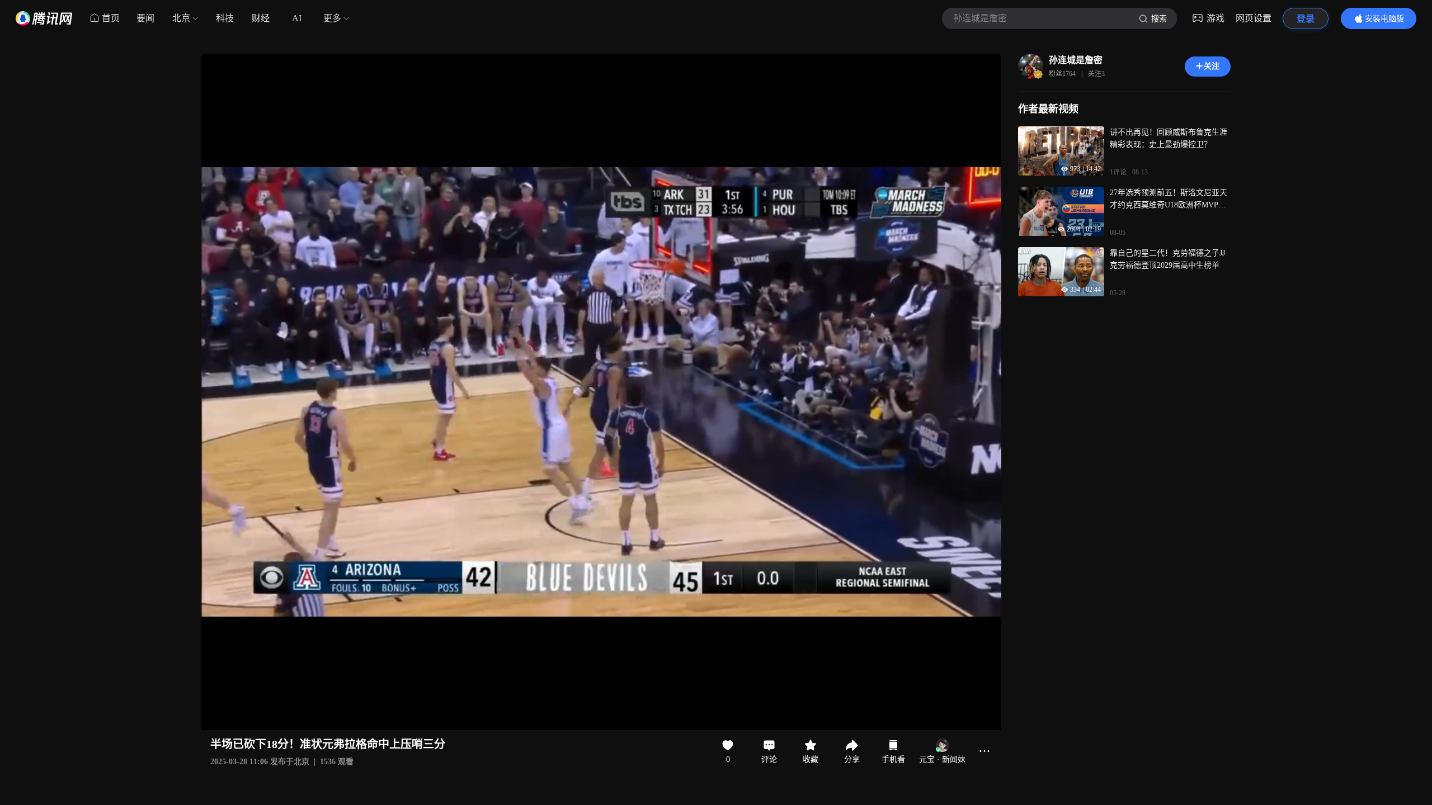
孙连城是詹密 (1076, 60)
